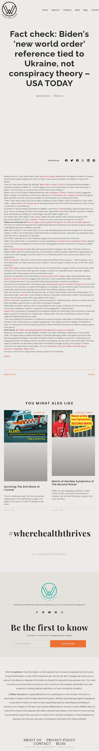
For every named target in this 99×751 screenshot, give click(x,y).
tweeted (33, 219)
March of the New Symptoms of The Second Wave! (73, 482)
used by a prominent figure (53, 276)
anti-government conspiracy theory (71, 241)
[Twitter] (43, 612)
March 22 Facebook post (28, 203)
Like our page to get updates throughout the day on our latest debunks (58, 222)
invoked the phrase (17, 249)
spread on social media (50, 176)
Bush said (24, 295)
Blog (85, 10)
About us (56, 10)
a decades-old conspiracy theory (67, 195)
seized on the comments (15, 279)
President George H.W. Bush (77, 284)
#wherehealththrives (49, 533)
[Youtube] (49, 612)
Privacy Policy (61, 740)
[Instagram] (62, 612)
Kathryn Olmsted (11, 300)
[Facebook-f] (37, 612)
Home (45, 10)
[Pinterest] (56, 612)
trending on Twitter (57, 192)
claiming (62, 208)
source (7, 356)
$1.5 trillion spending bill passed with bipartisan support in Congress (45, 330)
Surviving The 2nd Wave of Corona (22, 488)
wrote (37, 217)
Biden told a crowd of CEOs (52, 184)
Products (67, 10)
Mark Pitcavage (11, 268)
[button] (66, 160)
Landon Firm (9, 311)
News (77, 10)
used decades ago (54, 284)
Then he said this (11, 260)
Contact (95, 10)
